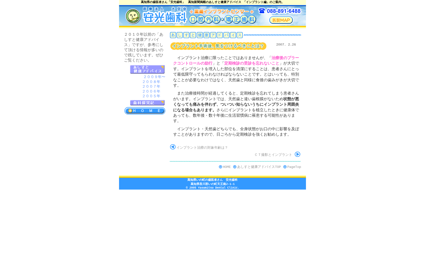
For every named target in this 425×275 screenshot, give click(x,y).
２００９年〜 (154, 77)
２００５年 (151, 96)
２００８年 (151, 82)
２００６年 (151, 92)
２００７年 (151, 87)
